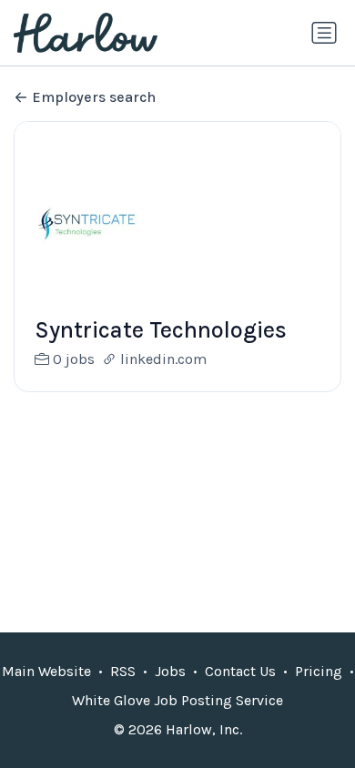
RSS (123, 671)
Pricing (318, 671)
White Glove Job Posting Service (177, 700)
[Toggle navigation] (324, 32)
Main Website (46, 671)
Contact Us (240, 671)
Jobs (170, 671)
